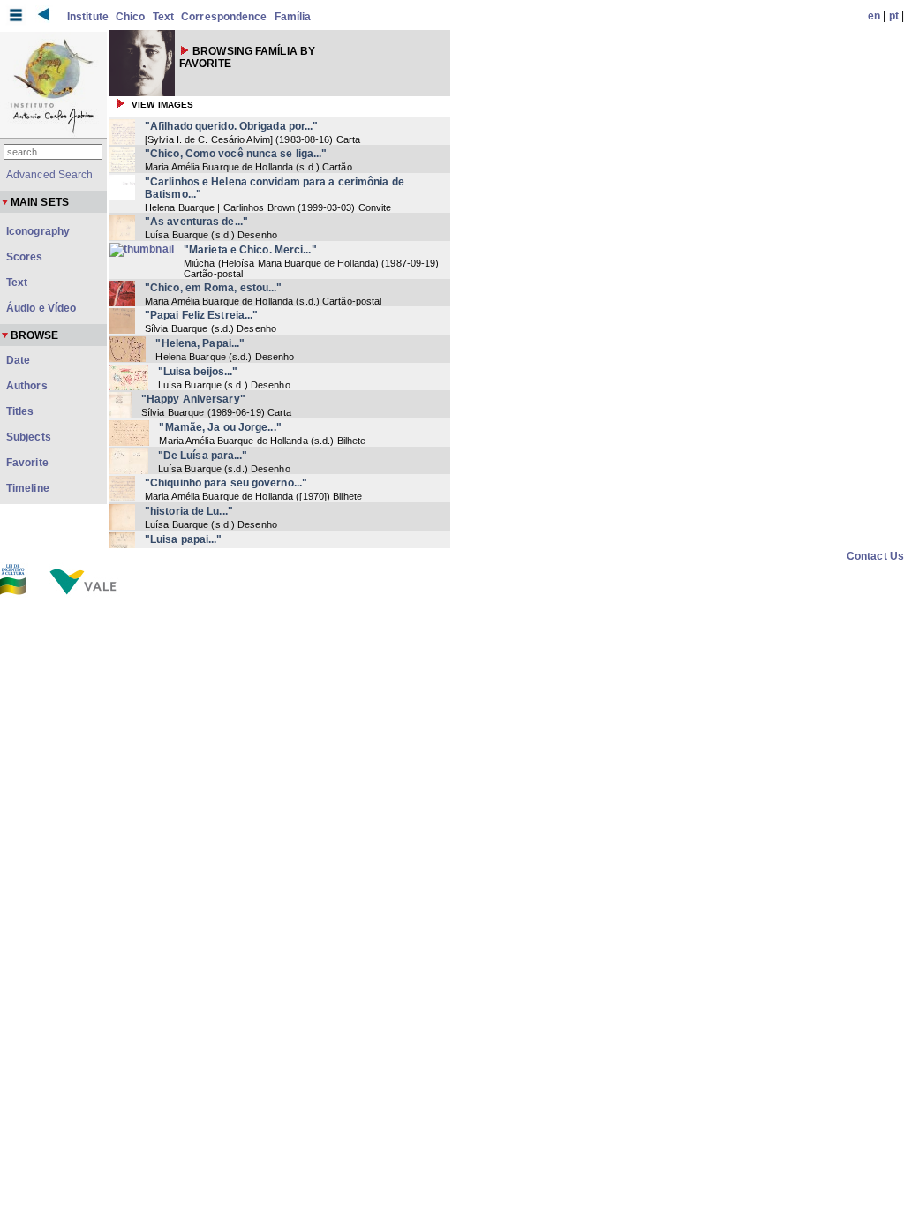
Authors (27, 386)
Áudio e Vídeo (41, 308)
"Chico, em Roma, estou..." (213, 288)
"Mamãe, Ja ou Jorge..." (220, 427)
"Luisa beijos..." (198, 372)
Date (18, 360)
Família (293, 17)
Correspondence (224, 17)
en (874, 16)
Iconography (38, 231)
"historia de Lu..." (189, 511)
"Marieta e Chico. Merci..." (250, 250)
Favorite (27, 462)
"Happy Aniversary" (193, 399)
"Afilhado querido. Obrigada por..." (232, 126)
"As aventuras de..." (196, 221)
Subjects (28, 437)
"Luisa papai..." (183, 539)
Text (163, 17)
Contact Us (875, 556)
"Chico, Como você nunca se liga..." (236, 153)
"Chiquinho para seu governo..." (226, 483)
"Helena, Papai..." (200, 343)
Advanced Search (50, 175)
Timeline (27, 488)
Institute (88, 17)
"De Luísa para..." (203, 455)
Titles (20, 411)
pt (894, 16)
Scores (24, 257)
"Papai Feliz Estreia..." (201, 315)
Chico (131, 17)
